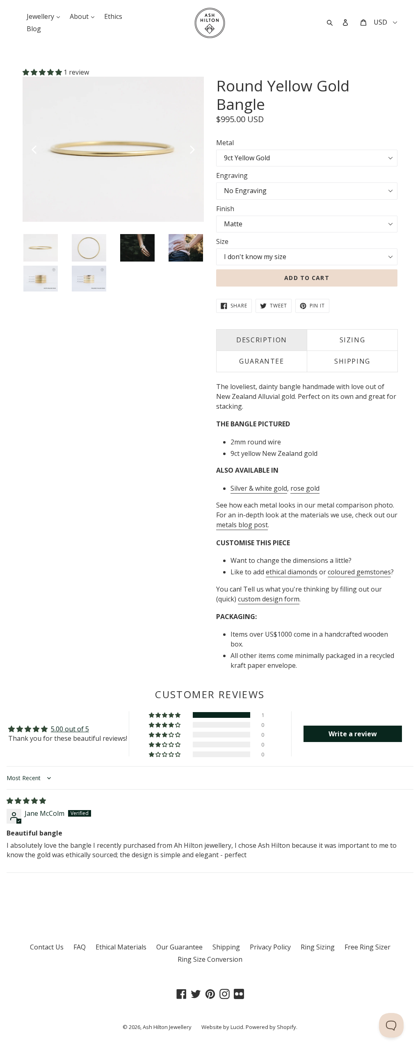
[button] (43, 72)
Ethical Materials (121, 947)
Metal (225, 142)
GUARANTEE (261, 361)
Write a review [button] (353, 733)
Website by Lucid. (222, 1027)
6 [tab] (66, 227)
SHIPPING (352, 361)
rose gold (305, 488)
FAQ (79, 947)
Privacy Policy (270, 947)
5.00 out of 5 (70, 728)
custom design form (268, 598)
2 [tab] (33, 227)
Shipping (226, 947)
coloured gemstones (359, 571)
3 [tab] (41, 227)
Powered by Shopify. (271, 1027)
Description (261, 339)
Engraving (232, 175)
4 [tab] (49, 227)
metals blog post (242, 524)
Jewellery (45, 16)
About (84, 16)
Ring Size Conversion (210, 959)
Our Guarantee (179, 947)
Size (222, 241)
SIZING (352, 339)
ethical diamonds (291, 571)
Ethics (113, 16)
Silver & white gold (259, 488)
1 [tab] (25, 227)
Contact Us (47, 947)
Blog (34, 28)
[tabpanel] (113, 149)
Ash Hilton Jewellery (167, 1027)
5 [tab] (57, 227)
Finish (225, 208)
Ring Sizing (318, 947)
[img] (26, 800)
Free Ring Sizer (367, 947)
